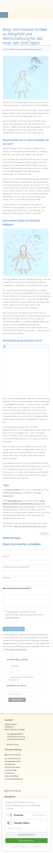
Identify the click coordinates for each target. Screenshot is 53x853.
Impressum (36, 846)
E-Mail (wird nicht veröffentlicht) (16, 567)
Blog (13, 672)
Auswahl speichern (26, 834)
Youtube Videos (22, 823)
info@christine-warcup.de (16, 737)
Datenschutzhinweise (17, 649)
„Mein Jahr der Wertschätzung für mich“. (29, 526)
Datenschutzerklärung (21, 846)
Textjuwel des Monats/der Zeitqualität (21, 678)
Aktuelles (15, 666)
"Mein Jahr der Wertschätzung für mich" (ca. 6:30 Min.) (24, 504)
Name (6, 556)
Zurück (44, 533)
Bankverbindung (13, 744)
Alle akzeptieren (26, 840)
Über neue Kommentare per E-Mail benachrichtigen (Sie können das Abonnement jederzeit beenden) (24, 615)
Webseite (6, 577)
